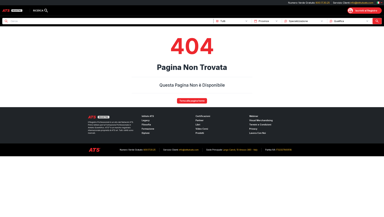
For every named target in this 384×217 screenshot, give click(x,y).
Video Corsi (202, 128)
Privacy (253, 128)
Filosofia (146, 124)
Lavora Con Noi (257, 133)
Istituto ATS (148, 116)
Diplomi (146, 133)
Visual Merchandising (261, 120)
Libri (198, 124)
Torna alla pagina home (192, 100)
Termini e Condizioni (260, 124)
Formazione (148, 128)
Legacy (146, 120)
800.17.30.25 (323, 2)
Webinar (253, 116)
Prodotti (200, 133)
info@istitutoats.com (361, 2)
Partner (200, 120)
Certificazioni (203, 116)
